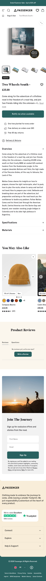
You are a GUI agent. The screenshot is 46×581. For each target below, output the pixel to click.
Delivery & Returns (13, 140)
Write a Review (25, 355)
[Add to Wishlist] (41, 84)
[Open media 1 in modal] (41, 22)
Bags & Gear (11, 16)
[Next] (32, 277)
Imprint (6, 576)
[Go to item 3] (25, 70)
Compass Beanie (8, 305)
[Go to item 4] (34, 70)
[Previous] (5, 277)
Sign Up (23, 455)
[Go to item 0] (6, 70)
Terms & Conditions (10, 573)
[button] (8, 311)
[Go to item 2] (15, 70)
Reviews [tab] (5, 343)
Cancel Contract (37, 576)
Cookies (29, 573)
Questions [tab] (15, 343)
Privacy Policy (22, 573)
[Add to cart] (33, 257)
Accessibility (37, 573)
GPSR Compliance (15, 576)
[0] (37, 10)
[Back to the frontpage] (3, 16)
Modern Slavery (26, 576)
